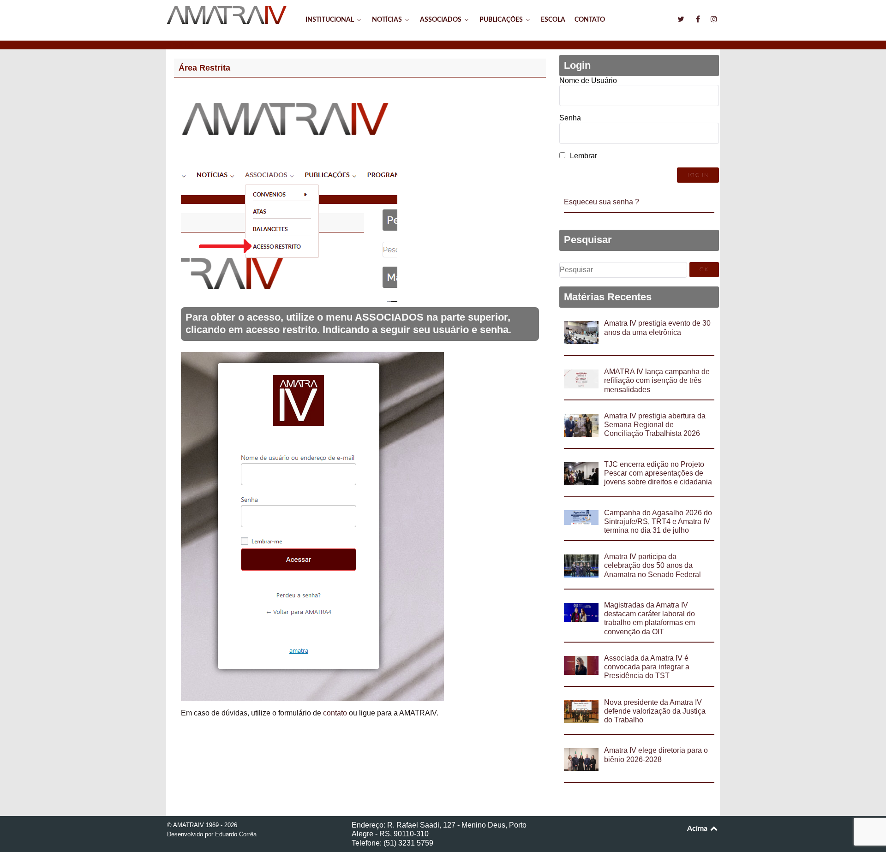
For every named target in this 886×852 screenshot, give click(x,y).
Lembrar (583, 156)
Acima (698, 828)
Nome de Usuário (588, 80)
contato (335, 713)
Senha (570, 118)
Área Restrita (204, 67)
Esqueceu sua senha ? (601, 202)
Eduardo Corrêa (236, 834)
